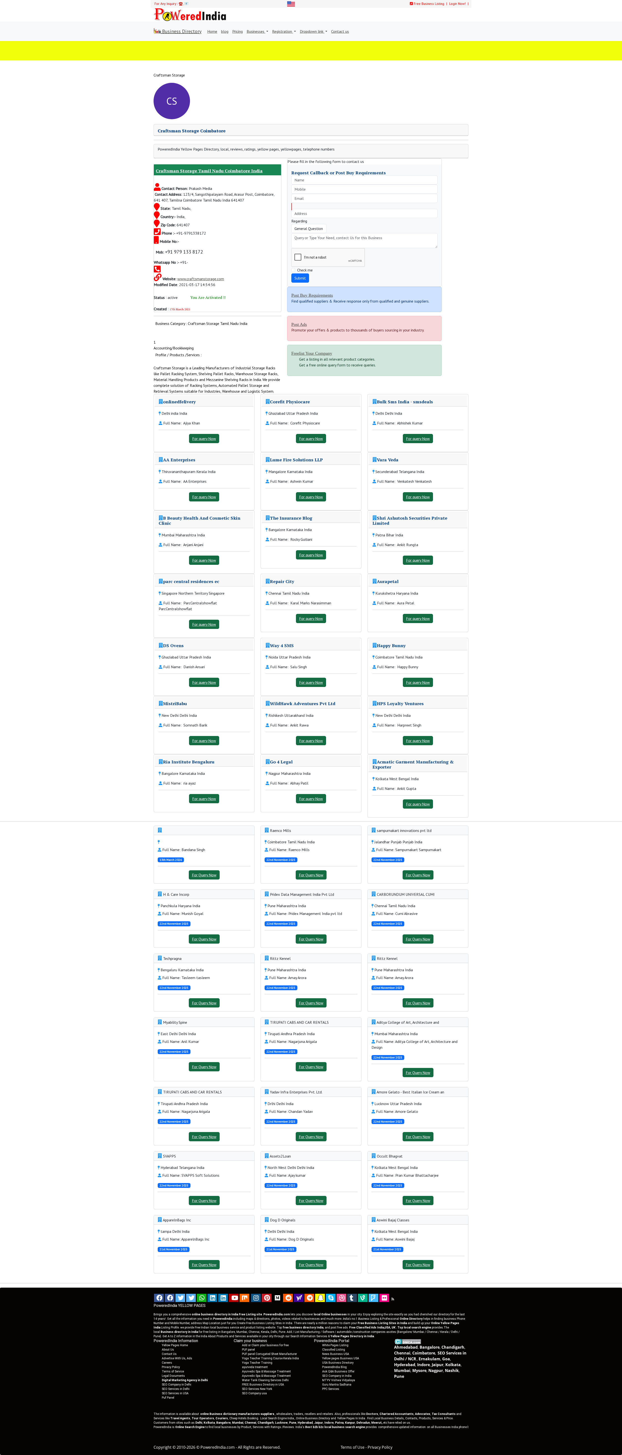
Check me (305, 270)
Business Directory (181, 31)
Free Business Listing (428, 3)
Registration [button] (282, 31)
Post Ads (299, 324)
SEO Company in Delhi (176, 1384)
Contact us (340, 31)
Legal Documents (173, 1376)
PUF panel (248, 1349)
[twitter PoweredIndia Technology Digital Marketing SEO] (191, 1298)
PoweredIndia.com (217, 1447)
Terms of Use (352, 1447)
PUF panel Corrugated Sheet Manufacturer (269, 1354)
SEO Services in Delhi (176, 1389)
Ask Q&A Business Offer (338, 1371)
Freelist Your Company (311, 353)
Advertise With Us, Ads (177, 1358)
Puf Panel (168, 1397)
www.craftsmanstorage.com (200, 278)
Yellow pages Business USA (340, 1358)
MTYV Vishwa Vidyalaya (338, 1380)
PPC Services (330, 1389)
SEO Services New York (257, 1389)
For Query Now (204, 874)
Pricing (237, 31)
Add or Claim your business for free (265, 1345)
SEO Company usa (254, 1393)
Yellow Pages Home (175, 1345)
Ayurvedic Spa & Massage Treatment (266, 1371)
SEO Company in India (337, 1376)
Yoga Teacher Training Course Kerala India (270, 1358)
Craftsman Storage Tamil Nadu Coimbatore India (209, 171)
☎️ (181, 3)
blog (224, 31)
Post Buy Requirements (312, 295)
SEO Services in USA (175, 1393)
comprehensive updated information (402, 1427)
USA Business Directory (338, 1362)
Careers (167, 1362)
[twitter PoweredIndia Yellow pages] (180, 1298)
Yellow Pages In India (351, 1418)
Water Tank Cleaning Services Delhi (265, 1380)
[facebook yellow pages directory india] (169, 1298)
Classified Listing (333, 1349)
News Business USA (335, 1354)
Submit (300, 278)
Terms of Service (173, 1371)
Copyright (163, 1447)
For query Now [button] (204, 438)
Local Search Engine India (277, 1418)
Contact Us (169, 1354)
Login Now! (457, 3)
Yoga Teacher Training (257, 1362)
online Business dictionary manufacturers (237, 1414)
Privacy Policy (171, 1367)
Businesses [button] (256, 31)
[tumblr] (352, 1298)
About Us (168, 1349)
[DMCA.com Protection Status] (408, 1341)
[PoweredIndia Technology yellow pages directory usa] (384, 1298)
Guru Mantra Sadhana (336, 1384)
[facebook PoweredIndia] (159, 1298)
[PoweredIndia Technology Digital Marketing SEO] (392, 1299)
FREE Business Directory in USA (263, 1384)
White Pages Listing (335, 1345)
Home (212, 31)
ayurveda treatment (255, 1367)
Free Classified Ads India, (372, 1327)
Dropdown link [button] (312, 31)
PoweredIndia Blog (334, 1367)
